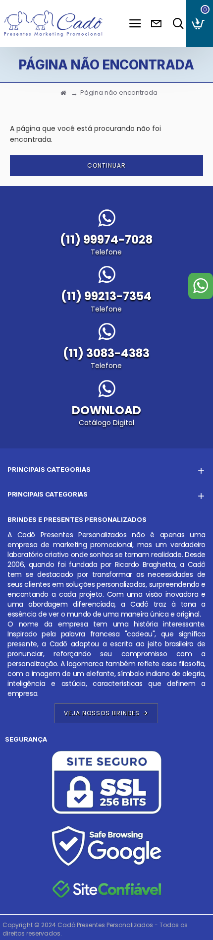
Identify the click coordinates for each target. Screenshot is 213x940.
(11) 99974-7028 (106, 240)
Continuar (106, 165)
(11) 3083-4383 (106, 353)
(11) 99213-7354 (106, 296)
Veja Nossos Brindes (102, 713)
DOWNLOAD (106, 410)
